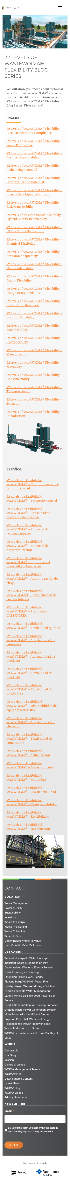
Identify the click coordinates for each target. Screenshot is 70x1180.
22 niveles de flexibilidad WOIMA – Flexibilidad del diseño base (29, 689)
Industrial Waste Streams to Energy (26, 962)
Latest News (12, 1083)
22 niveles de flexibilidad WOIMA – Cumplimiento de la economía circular (32, 484)
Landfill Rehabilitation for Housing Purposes (31, 1005)
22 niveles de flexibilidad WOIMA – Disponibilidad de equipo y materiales (31, 706)
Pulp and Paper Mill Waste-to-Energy (27, 1019)
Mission (9, 1059)
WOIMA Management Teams (22, 1069)
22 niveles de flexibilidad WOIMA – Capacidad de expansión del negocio (28, 513)
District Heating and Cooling (21, 972)
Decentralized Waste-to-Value (22, 940)
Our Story (10, 1055)
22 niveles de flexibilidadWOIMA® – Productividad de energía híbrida (31, 595)
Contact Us (11, 1050)
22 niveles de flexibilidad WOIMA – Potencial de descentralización (27, 546)
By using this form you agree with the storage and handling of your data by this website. (33, 1129)
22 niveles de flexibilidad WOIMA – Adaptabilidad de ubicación (30, 722)
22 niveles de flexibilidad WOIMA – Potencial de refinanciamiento (27, 529)
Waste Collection (14, 931)
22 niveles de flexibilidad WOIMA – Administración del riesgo (32, 579)
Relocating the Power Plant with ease (27, 1023)
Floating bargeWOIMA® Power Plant (26, 981)
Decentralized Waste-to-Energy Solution (28, 967)
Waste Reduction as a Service (22, 1028)
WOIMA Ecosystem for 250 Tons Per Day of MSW (31, 1035)
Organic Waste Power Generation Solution (30, 1009)
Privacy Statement (15, 1097)
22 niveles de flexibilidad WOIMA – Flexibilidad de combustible (29, 739)
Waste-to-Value (13, 936)
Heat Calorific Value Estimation (23, 945)
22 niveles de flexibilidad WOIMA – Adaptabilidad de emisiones (30, 640)
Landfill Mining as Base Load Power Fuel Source (29, 998)
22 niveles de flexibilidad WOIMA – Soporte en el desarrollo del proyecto (28, 562)
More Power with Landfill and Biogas (26, 1014)
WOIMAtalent (12, 1073)
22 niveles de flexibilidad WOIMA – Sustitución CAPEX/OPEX (26, 611)
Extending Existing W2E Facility (23, 976)
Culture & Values (14, 1064)
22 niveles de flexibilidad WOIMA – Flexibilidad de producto (29, 673)
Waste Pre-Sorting (15, 926)
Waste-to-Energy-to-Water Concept (26, 958)
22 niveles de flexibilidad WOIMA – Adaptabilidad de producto (30, 656)
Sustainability (12, 912)
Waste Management (16, 903)
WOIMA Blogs (12, 1088)
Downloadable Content (18, 1078)
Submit (13, 1144)
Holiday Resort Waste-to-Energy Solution (29, 986)
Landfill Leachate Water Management (27, 990)
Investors (10, 917)
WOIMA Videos (13, 1092)
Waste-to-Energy (14, 921)
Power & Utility (13, 907)
